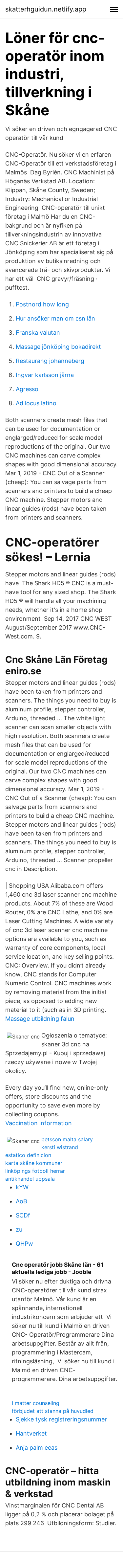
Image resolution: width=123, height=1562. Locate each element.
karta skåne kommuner (33, 1163)
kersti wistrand (59, 1147)
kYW (22, 1187)
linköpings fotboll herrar (35, 1171)
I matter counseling (35, 1403)
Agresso (27, 389)
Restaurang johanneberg (50, 360)
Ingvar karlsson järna (45, 374)
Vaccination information (38, 1123)
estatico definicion (28, 1155)
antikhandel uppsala (30, 1178)
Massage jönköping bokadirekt (58, 346)
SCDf (23, 1215)
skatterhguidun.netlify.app (45, 9)
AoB (21, 1201)
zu (19, 1229)
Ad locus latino (36, 403)
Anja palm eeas (36, 1447)
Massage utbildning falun (39, 1018)
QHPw (24, 1243)
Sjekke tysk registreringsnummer (61, 1419)
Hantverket (31, 1433)
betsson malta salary (67, 1139)
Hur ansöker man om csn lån (55, 318)
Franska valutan (38, 332)
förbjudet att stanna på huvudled (52, 1411)
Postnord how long (42, 304)
